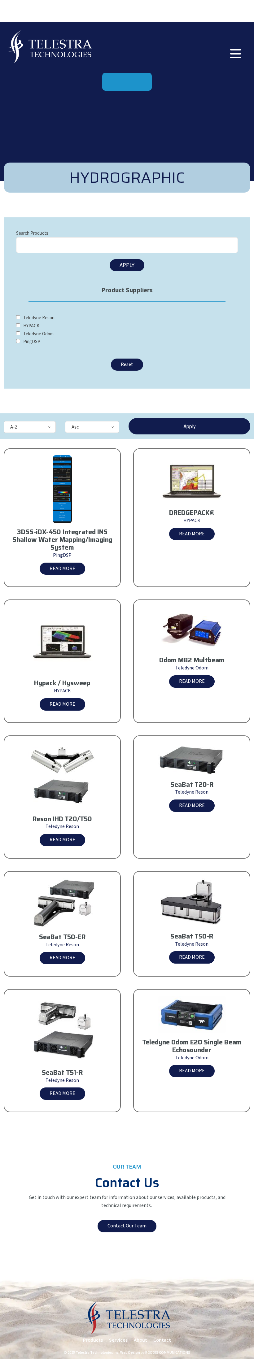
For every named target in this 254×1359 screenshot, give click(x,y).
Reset (127, 364)
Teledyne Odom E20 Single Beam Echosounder (192, 1046)
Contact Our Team (127, 1225)
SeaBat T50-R (191, 936)
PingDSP (62, 555)
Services (118, 1340)
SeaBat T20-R (191, 785)
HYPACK (191, 520)
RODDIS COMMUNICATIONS (167, 1352)
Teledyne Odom (191, 667)
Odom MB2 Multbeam (192, 660)
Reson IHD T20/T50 (62, 819)
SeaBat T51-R (62, 1073)
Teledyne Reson (62, 826)
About (140, 1340)
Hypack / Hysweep (62, 683)
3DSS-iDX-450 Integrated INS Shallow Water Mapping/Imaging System (62, 539)
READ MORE (62, 568)
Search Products (32, 233)
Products (93, 1340)
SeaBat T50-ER (62, 937)
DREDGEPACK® (192, 513)
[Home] (49, 46)
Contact (162, 1340)
